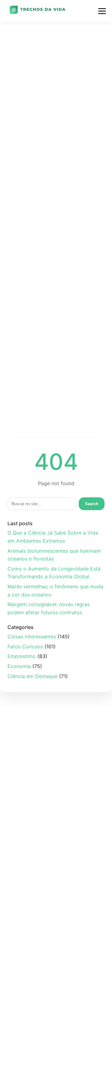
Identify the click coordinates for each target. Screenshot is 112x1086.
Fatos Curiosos (25, 646)
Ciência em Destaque (32, 676)
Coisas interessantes (31, 636)
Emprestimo (21, 656)
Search (91, 503)
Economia (19, 666)
